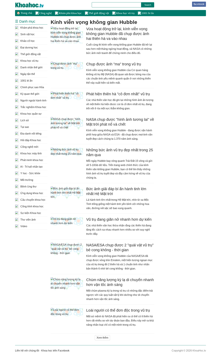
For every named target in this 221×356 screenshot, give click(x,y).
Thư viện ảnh (28, 219)
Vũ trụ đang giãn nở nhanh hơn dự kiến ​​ (119, 219)
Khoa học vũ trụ (125, 13)
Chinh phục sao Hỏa (32, 87)
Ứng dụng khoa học (31, 193)
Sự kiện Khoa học (30, 213)
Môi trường (26, 180)
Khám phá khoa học (70, 13)
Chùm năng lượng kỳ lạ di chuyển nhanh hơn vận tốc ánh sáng (120, 282)
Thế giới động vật (98, 13)
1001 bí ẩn (147, 13)
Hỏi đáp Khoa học (30, 140)
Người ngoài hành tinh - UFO (33, 100)
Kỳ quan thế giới (29, 94)
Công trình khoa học (32, 206)
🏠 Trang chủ (24, 13)
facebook (199, 4)
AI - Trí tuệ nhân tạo (31, 166)
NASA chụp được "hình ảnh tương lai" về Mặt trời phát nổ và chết (120, 121)
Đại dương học (29, 47)
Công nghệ (45, 13)
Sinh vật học (27, 34)
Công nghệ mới (29, 146)
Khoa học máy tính (31, 153)
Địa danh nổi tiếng (30, 133)
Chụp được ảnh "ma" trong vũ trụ (113, 64)
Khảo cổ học (27, 41)
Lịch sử (24, 120)
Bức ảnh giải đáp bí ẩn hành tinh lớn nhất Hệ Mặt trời (116, 191)
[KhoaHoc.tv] (33, 5)
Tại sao (24, 127)
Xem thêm (102, 337)
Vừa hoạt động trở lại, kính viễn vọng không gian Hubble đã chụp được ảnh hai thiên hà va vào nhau (117, 34)
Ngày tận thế (27, 74)
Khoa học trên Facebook (55, 350)
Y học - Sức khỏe (30, 173)
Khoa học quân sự (31, 113)
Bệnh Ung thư (28, 186)
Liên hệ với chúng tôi (27, 350)
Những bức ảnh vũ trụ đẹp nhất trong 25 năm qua (119, 152)
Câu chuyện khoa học (32, 199)
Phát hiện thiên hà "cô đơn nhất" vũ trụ (118, 94)
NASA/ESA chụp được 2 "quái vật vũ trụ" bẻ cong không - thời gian (120, 247)
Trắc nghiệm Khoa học (33, 107)
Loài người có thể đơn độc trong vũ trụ (118, 310)
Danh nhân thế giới (31, 67)
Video (23, 226)
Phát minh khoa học (31, 160)
